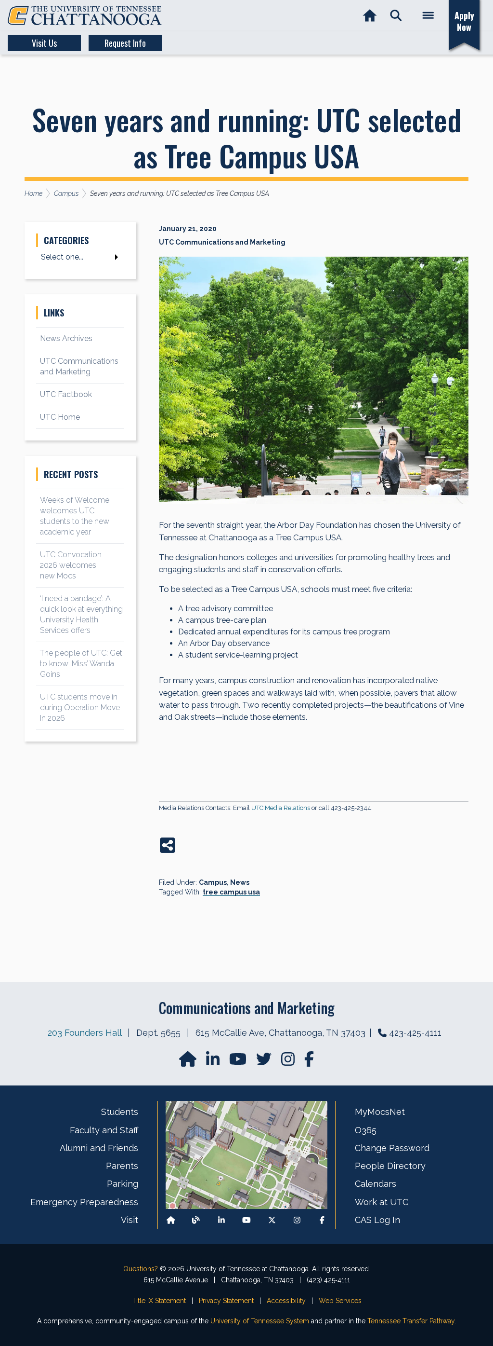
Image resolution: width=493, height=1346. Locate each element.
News (239, 882)
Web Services (340, 1301)
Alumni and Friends (99, 1148)
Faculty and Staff (104, 1130)
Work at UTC (381, 1202)
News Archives (66, 338)
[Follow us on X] (272, 1220)
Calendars (375, 1184)
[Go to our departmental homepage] (188, 1062)
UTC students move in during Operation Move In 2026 (80, 707)
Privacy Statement (226, 1301)
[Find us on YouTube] (238, 1062)
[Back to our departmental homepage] (171, 1220)
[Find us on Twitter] (264, 1062)
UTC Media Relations (280, 807)
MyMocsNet (380, 1112)
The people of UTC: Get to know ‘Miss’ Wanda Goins (81, 663)
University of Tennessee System (259, 1321)
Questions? (140, 1269)
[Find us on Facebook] (322, 1220)
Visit (129, 1220)
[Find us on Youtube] (246, 1220)
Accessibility (286, 1301)
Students (119, 1112)
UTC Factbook (66, 394)
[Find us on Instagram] (289, 1062)
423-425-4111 (415, 1033)
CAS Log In (377, 1220)
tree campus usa (231, 892)
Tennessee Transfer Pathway (410, 1321)
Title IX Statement (159, 1301)
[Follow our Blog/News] (196, 1220)
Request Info (125, 43)
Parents (122, 1166)
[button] (396, 15)
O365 (365, 1130)
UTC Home (60, 417)
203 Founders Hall (84, 1033)
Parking (122, 1184)
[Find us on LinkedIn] (213, 1062)
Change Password (392, 1148)
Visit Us (44, 43)
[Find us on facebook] (309, 1062)
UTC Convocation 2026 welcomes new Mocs (71, 565)
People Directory (390, 1166)
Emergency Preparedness (84, 1202)
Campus (213, 882)
